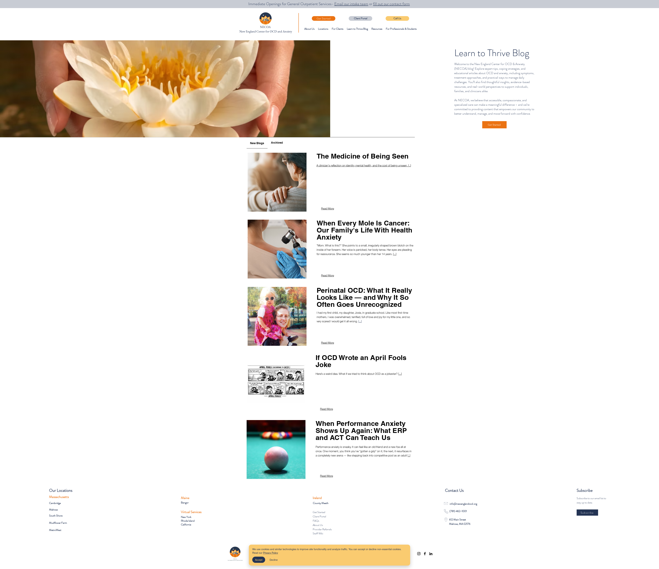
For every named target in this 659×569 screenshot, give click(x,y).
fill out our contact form (391, 4)
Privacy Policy (270, 552)
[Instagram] (419, 553)
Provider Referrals (322, 529)
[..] (409, 455)
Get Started (319, 512)
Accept (258, 559)
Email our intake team (351, 4)
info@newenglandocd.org (463, 504)
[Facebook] (425, 553)
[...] (394, 254)
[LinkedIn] (431, 553)
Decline (274, 559)
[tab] (257, 142)
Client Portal (319, 516)
